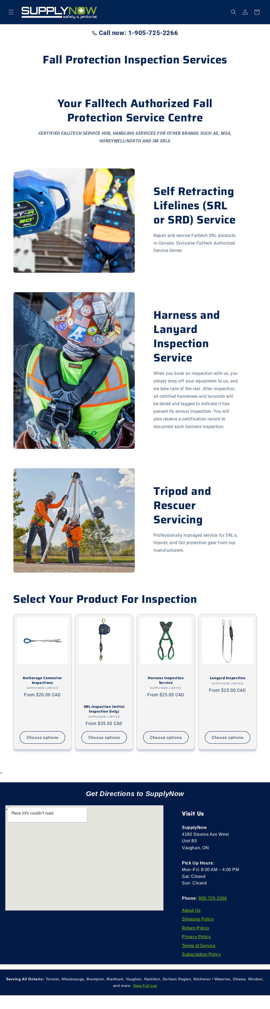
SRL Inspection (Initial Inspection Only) (104, 709)
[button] (11, 12)
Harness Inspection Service (166, 680)
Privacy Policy (196, 937)
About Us (191, 910)
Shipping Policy (198, 919)
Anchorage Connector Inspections (42, 680)
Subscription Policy (201, 954)
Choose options (43, 737)
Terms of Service (199, 945)
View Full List (145, 985)
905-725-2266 (213, 898)
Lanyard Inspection (227, 678)
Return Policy (195, 928)
